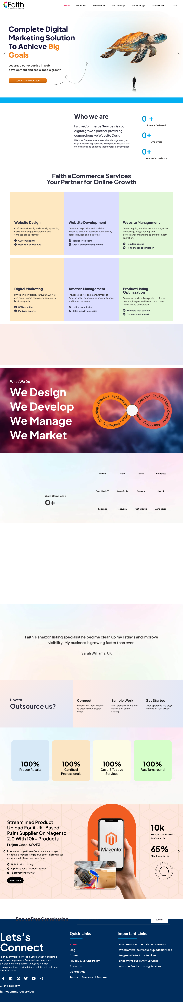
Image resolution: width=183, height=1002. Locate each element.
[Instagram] (41, 978)
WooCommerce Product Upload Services (145, 950)
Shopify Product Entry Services (138, 961)
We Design (99, 5)
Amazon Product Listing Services (140, 966)
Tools (174, 5)
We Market (158, 5)
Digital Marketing (28, 289)
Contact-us (77, 971)
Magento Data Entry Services (137, 955)
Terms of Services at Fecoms (88, 977)
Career (74, 955)
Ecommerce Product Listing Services (142, 944)
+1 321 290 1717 (10, 986)
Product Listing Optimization (135, 290)
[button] (81, 5)
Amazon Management (87, 289)
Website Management (141, 222)
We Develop (118, 5)
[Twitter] (26, 978)
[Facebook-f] (3, 978)
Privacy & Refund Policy (85, 961)
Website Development (87, 222)
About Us (81, 5)
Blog (72, 950)
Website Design (27, 222)
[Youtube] (33, 978)
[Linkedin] (11, 978)
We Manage (138, 5)
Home (67, 5)
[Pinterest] (18, 978)
